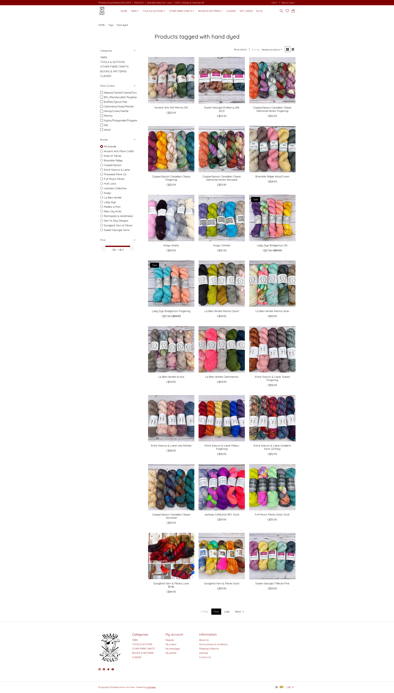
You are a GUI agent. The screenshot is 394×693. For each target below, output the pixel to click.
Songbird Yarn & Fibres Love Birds (171, 585)
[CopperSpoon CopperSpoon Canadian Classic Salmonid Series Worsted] (222, 149)
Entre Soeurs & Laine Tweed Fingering (272, 378)
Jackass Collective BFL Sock (221, 514)
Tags (110, 25)
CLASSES (231, 11)
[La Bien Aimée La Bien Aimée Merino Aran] (272, 283)
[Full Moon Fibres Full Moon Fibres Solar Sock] (272, 487)
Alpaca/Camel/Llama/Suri (120, 92)
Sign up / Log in (288, 3)
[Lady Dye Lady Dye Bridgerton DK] (272, 218)
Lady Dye (110, 202)
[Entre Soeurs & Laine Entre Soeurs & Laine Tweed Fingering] (272, 349)
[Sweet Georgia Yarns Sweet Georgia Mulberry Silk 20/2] (222, 80)
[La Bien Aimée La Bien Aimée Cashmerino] (222, 349)
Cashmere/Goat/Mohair (119, 106)
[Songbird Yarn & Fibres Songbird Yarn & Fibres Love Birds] (171, 556)
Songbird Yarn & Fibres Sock (221, 583)
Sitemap (203, 652)
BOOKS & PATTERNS (113, 71)
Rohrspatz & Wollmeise (118, 216)
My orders (171, 644)
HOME (124, 11)
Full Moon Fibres (114, 178)
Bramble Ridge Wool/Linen (272, 176)
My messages (173, 648)
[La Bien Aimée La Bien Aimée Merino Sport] (222, 283)
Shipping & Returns (209, 648)
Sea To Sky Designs (116, 220)
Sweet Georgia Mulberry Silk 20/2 (221, 109)
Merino (108, 115)
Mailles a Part (112, 206)
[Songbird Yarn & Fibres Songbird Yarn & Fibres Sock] (222, 556)
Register (170, 640)
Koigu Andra (171, 245)
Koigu (107, 192)
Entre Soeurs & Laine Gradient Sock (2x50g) (272, 447)
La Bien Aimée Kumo (171, 376)
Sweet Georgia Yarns (117, 230)
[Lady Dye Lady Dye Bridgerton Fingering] (171, 283)
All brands (110, 146)
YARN (103, 57)
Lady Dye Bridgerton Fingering (171, 311)
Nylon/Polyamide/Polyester (121, 120)
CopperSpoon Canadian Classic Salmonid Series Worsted (221, 178)
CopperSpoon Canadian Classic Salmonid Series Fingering (272, 109)
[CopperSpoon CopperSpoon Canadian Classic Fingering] (171, 149)
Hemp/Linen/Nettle (116, 111)
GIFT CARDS (246, 11)
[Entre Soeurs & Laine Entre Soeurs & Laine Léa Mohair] (171, 418)
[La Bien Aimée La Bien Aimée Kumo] (171, 349)
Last (226, 611)
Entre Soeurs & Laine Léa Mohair (171, 445)
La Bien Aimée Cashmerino (221, 376)
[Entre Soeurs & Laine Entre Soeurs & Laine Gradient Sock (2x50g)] (272, 418)
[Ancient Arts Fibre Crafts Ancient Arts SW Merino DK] (171, 80)
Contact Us (205, 657)
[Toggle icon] (281, 11)
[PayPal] (282, 687)
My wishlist (171, 652)
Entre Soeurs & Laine (117, 169)
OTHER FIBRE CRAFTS (114, 66)
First (216, 611)
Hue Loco (110, 183)
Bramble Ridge (113, 160)
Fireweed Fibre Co (115, 174)
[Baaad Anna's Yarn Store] (102, 11)
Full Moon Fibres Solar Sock (272, 514)
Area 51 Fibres (112, 155)
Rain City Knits (112, 211)
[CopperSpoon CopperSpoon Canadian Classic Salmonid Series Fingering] (272, 80)
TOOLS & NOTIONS (112, 62)
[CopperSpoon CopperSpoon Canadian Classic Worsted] (171, 487)
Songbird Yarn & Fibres (118, 225)
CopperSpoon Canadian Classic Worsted (171, 516)
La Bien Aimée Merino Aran (272, 311)
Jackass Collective (115, 188)
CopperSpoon (112, 165)
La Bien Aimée (113, 197)
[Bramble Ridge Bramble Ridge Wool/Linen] (272, 149)
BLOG (259, 11)
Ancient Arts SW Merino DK (171, 107)
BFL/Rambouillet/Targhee (120, 97)
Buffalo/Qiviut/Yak (115, 101)
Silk (106, 125)
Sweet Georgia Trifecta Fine (272, 583)
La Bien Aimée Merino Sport (221, 311)
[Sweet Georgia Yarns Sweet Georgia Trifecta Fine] (272, 556)
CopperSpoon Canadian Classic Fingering (171, 178)
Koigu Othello (221, 245)
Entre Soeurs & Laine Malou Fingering (222, 447)
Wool (107, 129)
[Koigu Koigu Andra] (171, 218)
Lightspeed (151, 687)
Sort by (256, 49)
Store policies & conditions (213, 644)
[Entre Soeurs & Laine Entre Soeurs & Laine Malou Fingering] (222, 418)
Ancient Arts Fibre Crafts (119, 151)
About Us (204, 640)
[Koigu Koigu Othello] (222, 218)
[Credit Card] (276, 687)
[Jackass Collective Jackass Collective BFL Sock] (222, 487)
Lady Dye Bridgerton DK (272, 245)
